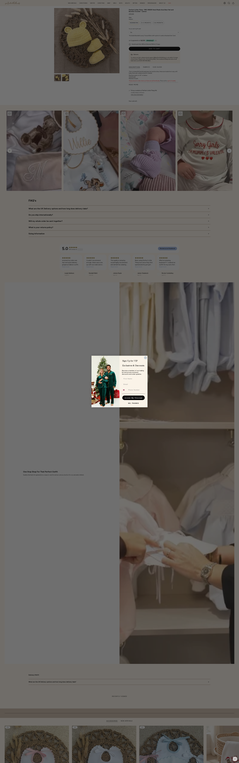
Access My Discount (133, 398)
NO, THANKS (133, 403)
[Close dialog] (145, 358)
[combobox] (124, 390)
